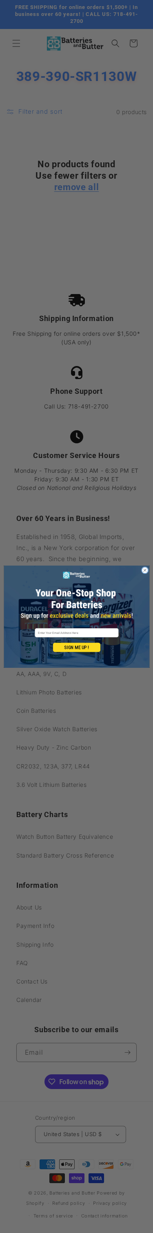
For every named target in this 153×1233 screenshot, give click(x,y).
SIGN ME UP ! (76, 647)
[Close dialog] (145, 570)
